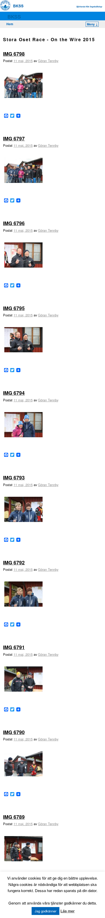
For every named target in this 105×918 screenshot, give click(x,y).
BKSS (14, 16)
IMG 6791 (14, 647)
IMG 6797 (14, 138)
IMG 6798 (14, 53)
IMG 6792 (14, 562)
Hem (9, 24)
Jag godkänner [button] (45, 911)
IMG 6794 (14, 392)
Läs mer (67, 911)
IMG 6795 (14, 308)
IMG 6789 (14, 816)
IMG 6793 (14, 477)
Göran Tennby (48, 60)
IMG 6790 (14, 732)
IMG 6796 (14, 223)
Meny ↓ (92, 24)
